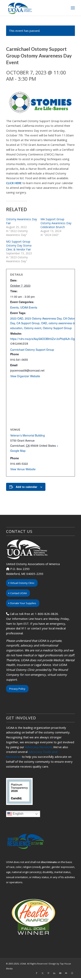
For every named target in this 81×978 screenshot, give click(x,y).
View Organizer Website (25, 376)
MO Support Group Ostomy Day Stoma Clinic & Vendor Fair (18, 245)
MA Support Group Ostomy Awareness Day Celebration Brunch (55, 223)
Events (14, 307)
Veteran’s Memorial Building (27, 435)
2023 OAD (16, 318)
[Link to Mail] (66, 973)
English (17, 813)
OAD (44, 323)
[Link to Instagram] (72, 973)
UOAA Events (28, 307)
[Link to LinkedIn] (54, 973)
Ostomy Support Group (57, 328)
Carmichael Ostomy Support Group (32, 350)
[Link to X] (42, 973)
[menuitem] (73, 8)
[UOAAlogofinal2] (33, 8)
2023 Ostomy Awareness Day (43, 318)
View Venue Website (23, 469)
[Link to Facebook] (37, 973)
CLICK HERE (14, 183)
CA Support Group (28, 323)
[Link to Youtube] (60, 973)
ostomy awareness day (63, 323)
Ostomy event (32, 328)
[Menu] (73, 8)
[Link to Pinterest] (48, 973)
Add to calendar (26, 487)
